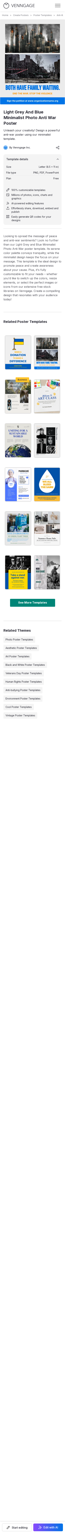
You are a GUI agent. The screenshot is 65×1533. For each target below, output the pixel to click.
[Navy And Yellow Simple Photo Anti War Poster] (18, 572)
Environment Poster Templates (23, 698)
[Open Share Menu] (58, 147)
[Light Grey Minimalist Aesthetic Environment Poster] (18, 440)
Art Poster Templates (17, 656)
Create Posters (21, 15)
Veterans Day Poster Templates (24, 673)
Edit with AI (51, 1527)
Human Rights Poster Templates (24, 681)
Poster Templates (42, 15)
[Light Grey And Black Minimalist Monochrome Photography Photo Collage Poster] (47, 440)
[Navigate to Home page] (19, 6)
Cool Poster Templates (19, 706)
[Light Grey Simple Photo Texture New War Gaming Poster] (47, 572)
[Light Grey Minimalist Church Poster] (18, 396)
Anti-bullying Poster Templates (23, 690)
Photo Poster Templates (19, 639)
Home (5, 15)
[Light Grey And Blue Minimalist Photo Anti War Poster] (47, 352)
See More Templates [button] (32, 602)
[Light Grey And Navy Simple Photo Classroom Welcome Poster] (47, 396)
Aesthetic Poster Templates (21, 647)
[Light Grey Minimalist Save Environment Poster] (18, 528)
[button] (17, 1527)
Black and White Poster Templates (25, 664)
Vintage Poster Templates (20, 715)
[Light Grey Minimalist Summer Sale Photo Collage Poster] (47, 528)
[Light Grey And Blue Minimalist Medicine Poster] (18, 484)
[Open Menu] (58, 5)
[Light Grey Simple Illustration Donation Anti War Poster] (18, 352)
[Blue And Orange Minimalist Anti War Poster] (47, 484)
